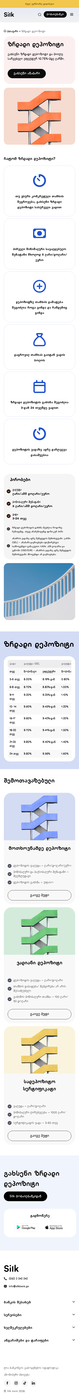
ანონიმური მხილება (17, 1374)
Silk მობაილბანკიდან (25, 1196)
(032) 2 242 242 (18, 1278)
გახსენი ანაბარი (27, 73)
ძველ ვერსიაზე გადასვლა (39, 4)
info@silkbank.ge (19, 1286)
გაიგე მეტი (39, 895)
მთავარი (12, 31)
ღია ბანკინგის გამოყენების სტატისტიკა (31, 1368)
